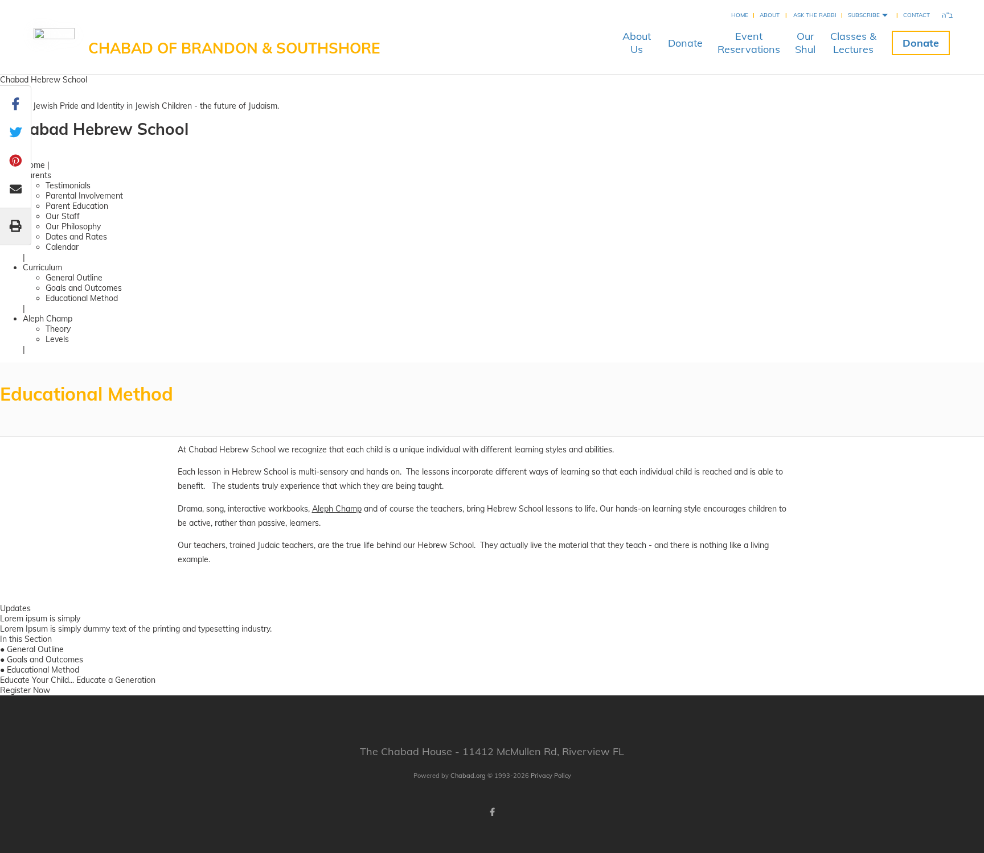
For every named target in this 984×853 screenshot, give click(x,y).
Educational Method (82, 298)
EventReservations (749, 43)
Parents (37, 175)
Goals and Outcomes (84, 288)
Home (739, 15)
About (770, 15)
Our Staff (63, 216)
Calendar (62, 247)
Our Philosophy (73, 226)
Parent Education (77, 206)
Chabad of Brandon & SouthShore (234, 48)
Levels (57, 339)
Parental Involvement (84, 196)
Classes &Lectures (853, 43)
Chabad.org (468, 776)
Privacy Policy (551, 776)
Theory (58, 329)
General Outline (74, 278)
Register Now (25, 690)
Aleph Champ (47, 319)
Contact (916, 15)
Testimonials (68, 185)
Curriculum (42, 267)
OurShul (805, 43)
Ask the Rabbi (815, 15)
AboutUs (636, 43)
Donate (685, 43)
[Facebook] (492, 812)
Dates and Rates (76, 237)
